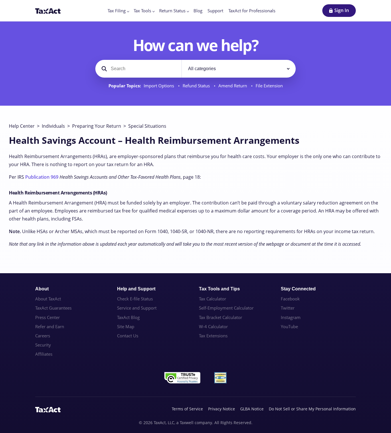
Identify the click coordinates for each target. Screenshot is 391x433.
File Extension (269, 86)
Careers (42, 335)
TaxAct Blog (128, 317)
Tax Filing (117, 10)
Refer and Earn (49, 326)
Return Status (172, 10)
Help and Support (136, 288)
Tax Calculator (212, 299)
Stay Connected (298, 288)
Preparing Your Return (96, 126)
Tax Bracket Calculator (220, 317)
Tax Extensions (213, 335)
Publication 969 (41, 177)
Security (43, 345)
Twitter (288, 308)
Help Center (22, 126)
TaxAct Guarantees (53, 308)
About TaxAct (48, 299)
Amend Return (233, 86)
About (42, 288)
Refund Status (197, 86)
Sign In (341, 10)
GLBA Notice (252, 409)
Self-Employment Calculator (226, 308)
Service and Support (137, 308)
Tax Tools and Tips (219, 288)
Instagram (291, 317)
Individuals (53, 126)
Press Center (47, 317)
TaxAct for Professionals (251, 10)
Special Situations (147, 126)
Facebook (290, 299)
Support (215, 10)
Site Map (125, 326)
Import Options (159, 86)
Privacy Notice (221, 409)
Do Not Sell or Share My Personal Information (312, 409)
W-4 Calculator (213, 326)
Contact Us (127, 335)
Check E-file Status (135, 299)
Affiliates (43, 354)
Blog (197, 10)
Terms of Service (187, 409)
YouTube (289, 326)
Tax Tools (142, 10)
